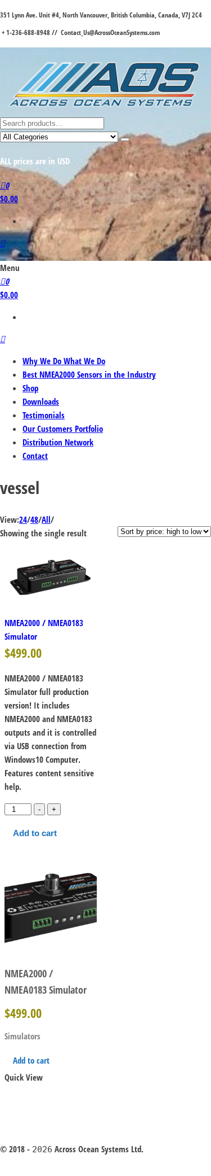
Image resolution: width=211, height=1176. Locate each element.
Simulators (23, 1036)
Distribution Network (58, 442)
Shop (30, 388)
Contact (35, 455)
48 (34, 519)
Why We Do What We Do (64, 360)
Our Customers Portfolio (63, 428)
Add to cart (35, 833)
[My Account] (2, 242)
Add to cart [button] (31, 1060)
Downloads (41, 401)
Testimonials (44, 415)
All (46, 519)
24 (23, 519)
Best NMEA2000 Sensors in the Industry (89, 374)
